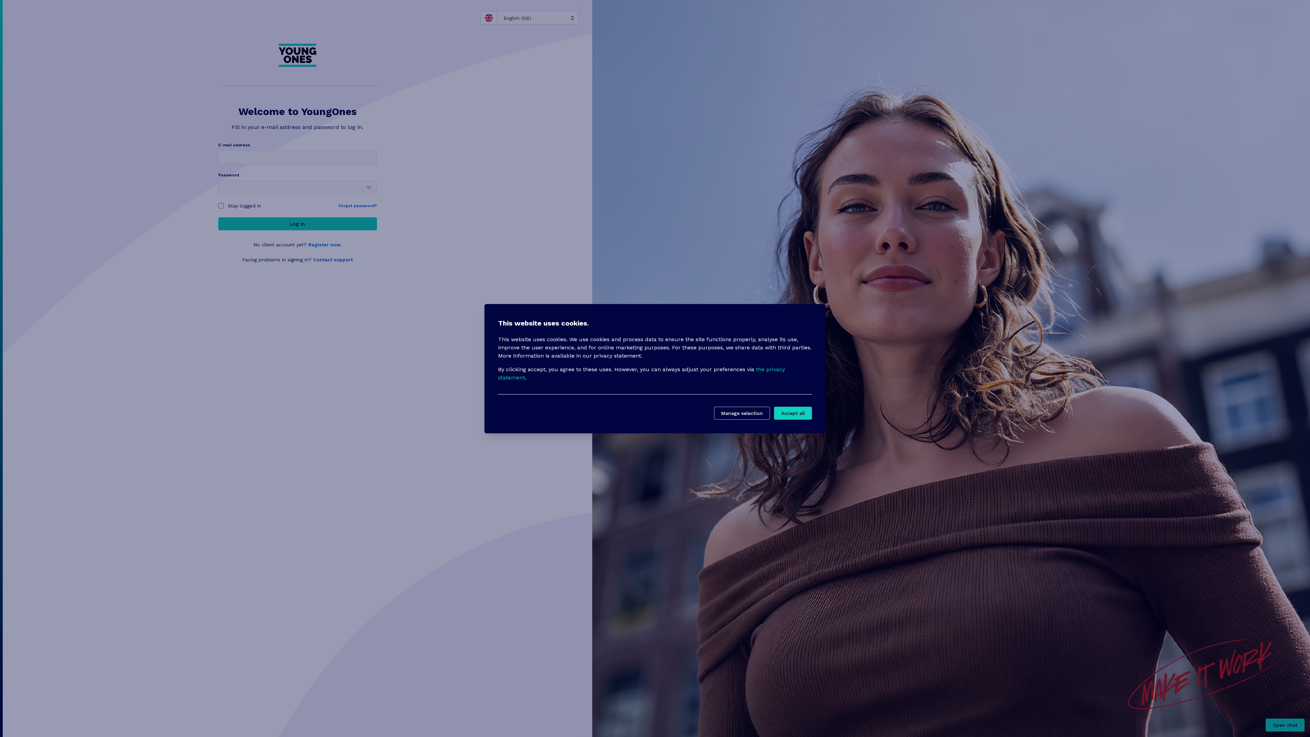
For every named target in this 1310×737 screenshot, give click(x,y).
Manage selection (742, 413)
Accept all (793, 413)
